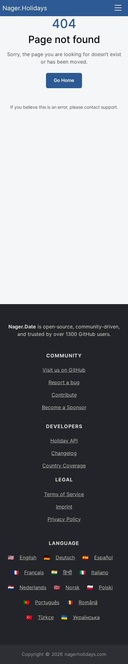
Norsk (73, 587)
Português (47, 602)
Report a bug (64, 382)
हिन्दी (67, 572)
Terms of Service (64, 494)
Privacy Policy (64, 519)
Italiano (99, 572)
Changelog (64, 453)
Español (103, 557)
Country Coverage (64, 465)
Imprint (64, 507)
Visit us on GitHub (64, 370)
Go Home (64, 80)
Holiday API (64, 440)
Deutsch (65, 557)
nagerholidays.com (85, 654)
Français (34, 572)
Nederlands (33, 587)
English (28, 557)
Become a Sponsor (64, 407)
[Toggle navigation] (118, 8)
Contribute (64, 395)
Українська (86, 617)
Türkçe (46, 617)
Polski (106, 587)
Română (88, 602)
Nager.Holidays (24, 8)
